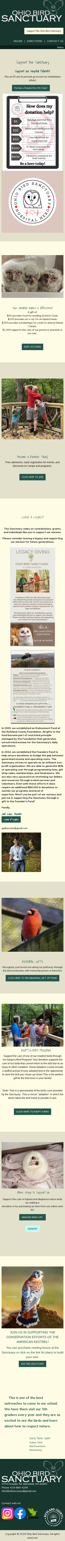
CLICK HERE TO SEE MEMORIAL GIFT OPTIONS (32, 978)
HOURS (17, 41)
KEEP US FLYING (32, 346)
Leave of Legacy (11, 819)
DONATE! (32, 1228)
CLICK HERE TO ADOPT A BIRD (32, 1111)
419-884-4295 (19, 1487)
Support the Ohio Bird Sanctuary (44, 31)
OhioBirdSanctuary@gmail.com (19, 1491)
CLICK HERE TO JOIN (32, 477)
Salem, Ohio (36, 1442)
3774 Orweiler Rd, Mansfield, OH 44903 (24, 1483)
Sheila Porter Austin (39, 1438)
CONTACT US (55, 41)
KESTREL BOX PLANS (32, 1363)
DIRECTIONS (34, 41)
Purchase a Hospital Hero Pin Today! (30, 88)
